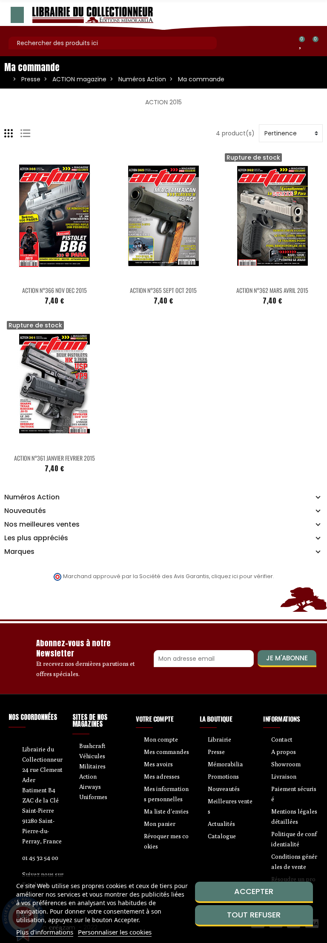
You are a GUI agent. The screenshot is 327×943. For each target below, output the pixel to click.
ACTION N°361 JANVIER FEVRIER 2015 (54, 457)
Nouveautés (25, 511)
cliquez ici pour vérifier (242, 576)
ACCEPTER (253, 891)
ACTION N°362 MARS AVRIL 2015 (272, 290)
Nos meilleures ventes (42, 524)
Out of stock (254, 276)
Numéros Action (32, 497)
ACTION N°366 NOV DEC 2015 (54, 290)
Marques (19, 551)
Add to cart (36, 276)
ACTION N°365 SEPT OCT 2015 (163, 290)
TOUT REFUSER (254, 914)
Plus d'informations (44, 932)
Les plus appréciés (36, 538)
